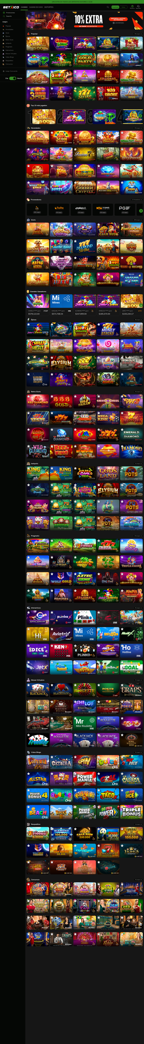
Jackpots (34, 463)
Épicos (33, 320)
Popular (34, 34)
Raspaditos (35, 824)
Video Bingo (36, 752)
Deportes (48, 7)
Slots (33, 220)
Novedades (35, 128)
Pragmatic (35, 536)
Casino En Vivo (36, 7)
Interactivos (36, 608)
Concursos (35, 879)
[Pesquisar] (107, 7)
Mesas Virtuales (37, 680)
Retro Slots (36, 392)
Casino (24, 7)
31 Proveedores (136, 199)
